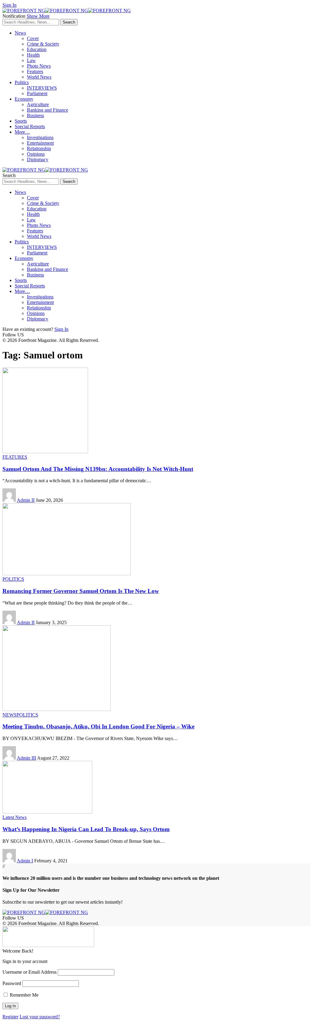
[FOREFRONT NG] (66, 10)
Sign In (61, 329)
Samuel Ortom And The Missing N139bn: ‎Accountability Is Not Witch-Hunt (97, 469)
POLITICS (13, 579)
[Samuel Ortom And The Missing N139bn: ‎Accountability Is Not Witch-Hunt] (45, 451)
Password (11, 983)
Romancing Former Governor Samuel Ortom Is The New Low (80, 591)
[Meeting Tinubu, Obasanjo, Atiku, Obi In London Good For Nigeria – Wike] (56, 709)
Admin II (26, 500)
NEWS (9, 714)
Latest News (14, 817)
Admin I (25, 860)
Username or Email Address (29, 972)
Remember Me (24, 995)
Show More (38, 16)
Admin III (26, 758)
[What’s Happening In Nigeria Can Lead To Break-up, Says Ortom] (47, 811)
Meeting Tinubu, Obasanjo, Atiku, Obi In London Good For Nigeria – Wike (98, 726)
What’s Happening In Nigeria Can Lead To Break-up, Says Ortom (86, 829)
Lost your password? (40, 1016)
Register (10, 1016)
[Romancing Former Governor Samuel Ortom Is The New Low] (66, 573)
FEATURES (14, 457)
